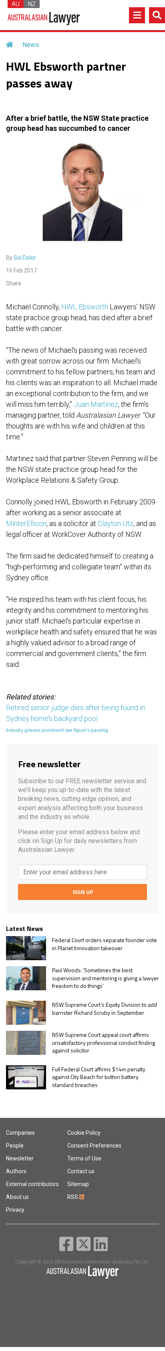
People (15, 1145)
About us (17, 1197)
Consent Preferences (94, 1145)
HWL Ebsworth (84, 307)
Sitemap (78, 1184)
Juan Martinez (96, 404)
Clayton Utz (115, 523)
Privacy (15, 1210)
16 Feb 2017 (21, 270)
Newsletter (20, 1158)
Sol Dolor (25, 257)
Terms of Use (84, 1158)
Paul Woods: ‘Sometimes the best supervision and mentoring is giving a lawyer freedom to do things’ (105, 978)
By (21, 257)
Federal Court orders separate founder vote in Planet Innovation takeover (104, 944)
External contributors (32, 1184)
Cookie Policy (84, 1133)
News (30, 45)
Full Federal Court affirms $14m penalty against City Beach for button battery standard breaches (98, 1077)
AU (16, 4)
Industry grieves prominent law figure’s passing (57, 730)
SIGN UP (82, 892)
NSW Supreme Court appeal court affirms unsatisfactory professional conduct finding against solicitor (103, 1042)
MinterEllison (26, 523)
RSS (73, 1197)
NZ (32, 4)
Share (13, 283)
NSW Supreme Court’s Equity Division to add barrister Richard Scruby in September (104, 1008)
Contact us (81, 1171)
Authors (16, 1171)
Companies (20, 1133)
